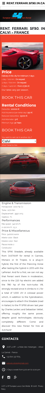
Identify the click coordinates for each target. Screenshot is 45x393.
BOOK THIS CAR (17, 97)
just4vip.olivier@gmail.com (17, 363)
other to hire (9, 145)
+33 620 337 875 (13, 357)
